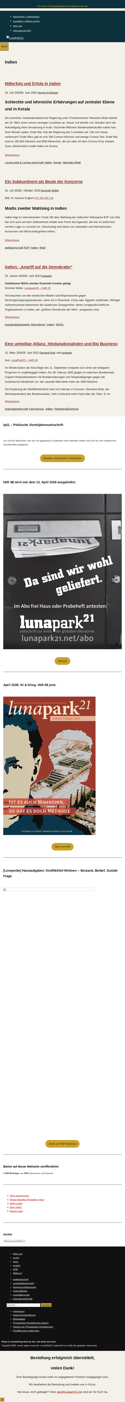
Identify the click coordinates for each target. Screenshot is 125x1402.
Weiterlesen (12, 155)
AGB (15, 1269)
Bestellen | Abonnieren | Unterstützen (62, 458)
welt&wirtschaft (14, 247)
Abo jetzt (62, 661)
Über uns (17, 1254)
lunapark (47, 275)
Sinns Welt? (16, 1207)
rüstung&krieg (20, 1291)
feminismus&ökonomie (24, 1287)
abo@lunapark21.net (69, 1392)
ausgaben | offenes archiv (26, 21)
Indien (48, 162)
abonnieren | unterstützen (26, 16)
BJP (26, 247)
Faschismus (36, 409)
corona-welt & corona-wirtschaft (24, 162)
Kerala (57, 162)
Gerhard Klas (47, 352)
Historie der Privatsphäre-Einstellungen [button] (33, 1326)
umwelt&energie (21, 1295)
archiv (16, 1257)
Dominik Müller (50, 190)
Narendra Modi (72, 162)
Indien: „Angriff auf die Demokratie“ (38, 267)
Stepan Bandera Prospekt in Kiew (27, 1199)
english (16, 1265)
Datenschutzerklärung (24, 1315)
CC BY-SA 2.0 (43, 198)
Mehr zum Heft (62, 846)
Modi (42, 247)
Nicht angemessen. (20, 1195)
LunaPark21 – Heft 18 (24, 360)
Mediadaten (19, 1319)
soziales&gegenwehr (17, 324)
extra (15, 1261)
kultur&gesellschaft (16, 409)
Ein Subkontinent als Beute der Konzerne (44, 181)
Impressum (19, 1311)
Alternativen (38, 324)
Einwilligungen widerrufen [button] (26, 1330)
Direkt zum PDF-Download (62, 1143)
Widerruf (17, 1273)
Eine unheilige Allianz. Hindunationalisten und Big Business (61, 343)
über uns (17, 26)
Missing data (16, 1211)
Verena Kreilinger (47, 92)
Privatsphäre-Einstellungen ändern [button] (31, 1323)
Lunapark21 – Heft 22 (38, 288)
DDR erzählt (16, 1203)
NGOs (59, 324)
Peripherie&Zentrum (66, 409)
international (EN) (22, 30)
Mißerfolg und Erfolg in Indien (33, 83)
